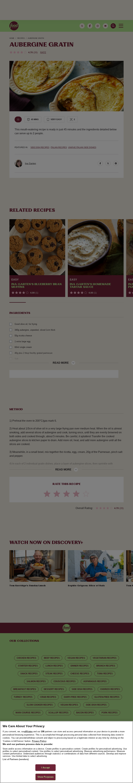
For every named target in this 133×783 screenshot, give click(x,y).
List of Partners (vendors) (16, 759)
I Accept (45, 767)
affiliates (28, 731)
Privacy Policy (39, 741)
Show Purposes (45, 777)
